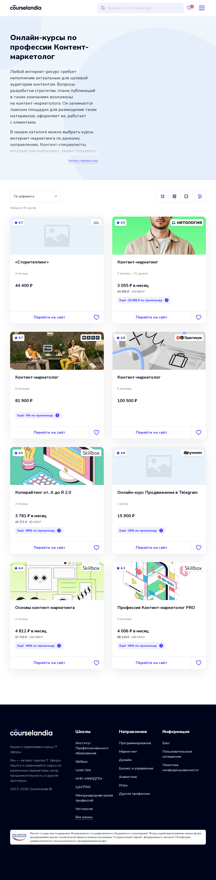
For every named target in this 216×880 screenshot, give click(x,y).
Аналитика (128, 777)
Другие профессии (134, 793)
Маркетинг (128, 751)
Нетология (84, 809)
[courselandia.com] (25, 7)
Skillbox (82, 761)
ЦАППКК (83, 787)
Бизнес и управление (136, 768)
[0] (189, 8)
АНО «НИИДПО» (89, 778)
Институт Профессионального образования (92, 748)
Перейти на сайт (49, 317)
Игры (123, 785)
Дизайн (125, 760)
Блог (166, 743)
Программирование (135, 743)
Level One (83, 770)
